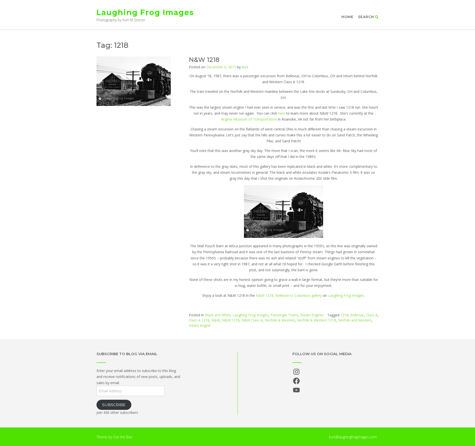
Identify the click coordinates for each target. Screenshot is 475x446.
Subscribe (114, 404)
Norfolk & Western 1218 (316, 320)
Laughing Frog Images (145, 12)
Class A (372, 315)
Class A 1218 (199, 320)
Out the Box (122, 437)
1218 (344, 315)
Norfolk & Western (280, 320)
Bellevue (357, 315)
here (281, 113)
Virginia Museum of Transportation (249, 119)
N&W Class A (252, 320)
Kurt (245, 67)
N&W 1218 (204, 59)
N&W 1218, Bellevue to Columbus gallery (289, 295)
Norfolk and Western (354, 320)
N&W (215, 320)
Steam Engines (312, 315)
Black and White (218, 315)
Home (347, 17)
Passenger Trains (284, 315)
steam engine (200, 325)
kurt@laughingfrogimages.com (353, 437)
